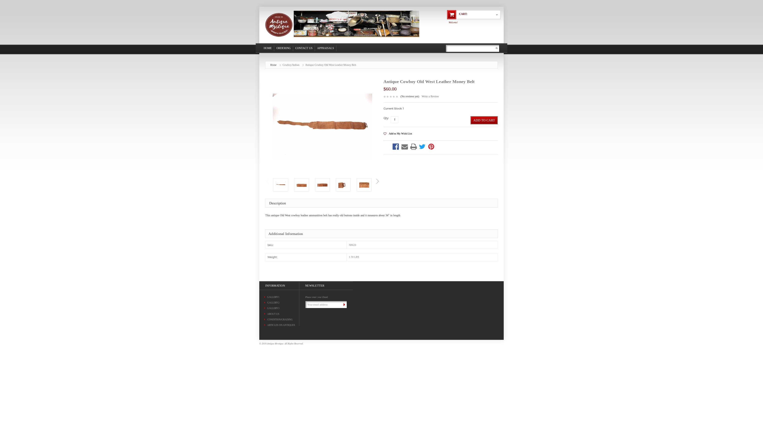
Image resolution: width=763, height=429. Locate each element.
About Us (273, 314)
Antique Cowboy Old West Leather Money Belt (330, 64)
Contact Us (304, 48)
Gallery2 (273, 302)
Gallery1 (273, 297)
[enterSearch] (496, 48)
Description (277, 203)
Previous (267, 181)
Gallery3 (273, 308)
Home (268, 48)
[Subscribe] (343, 304)
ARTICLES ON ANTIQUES (281, 325)
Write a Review (430, 96)
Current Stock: (393, 108)
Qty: (386, 118)
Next (377, 181)
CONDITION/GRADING (280, 319)
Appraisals (325, 48)
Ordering (283, 48)
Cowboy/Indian (291, 64)
